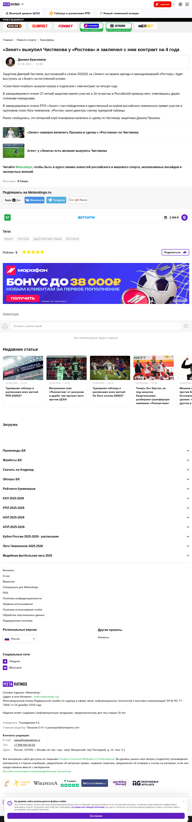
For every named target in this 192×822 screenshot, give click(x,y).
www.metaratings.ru (46, 696)
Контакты (8, 570)
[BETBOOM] (117, 26)
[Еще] (187, 4)
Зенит (8, 239)
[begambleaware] (94, 783)
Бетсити (72, 239)
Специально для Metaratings (20, 587)
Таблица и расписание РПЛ (72, 13)
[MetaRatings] (15, 684)
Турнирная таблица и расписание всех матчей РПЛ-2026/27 (22, 392)
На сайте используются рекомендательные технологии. (37, 771)
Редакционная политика (17, 620)
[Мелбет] (145, 26)
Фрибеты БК (12, 460)
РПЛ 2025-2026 (13, 507)
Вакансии (8, 581)
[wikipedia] (45, 783)
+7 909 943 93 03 (24, 744)
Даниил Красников (32, 59)
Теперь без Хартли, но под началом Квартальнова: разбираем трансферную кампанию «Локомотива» (153, 396)
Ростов (23, 239)
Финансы (103, 637)
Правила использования (18, 603)
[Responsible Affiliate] (145, 783)
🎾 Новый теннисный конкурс (119, 13)
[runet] (6, 783)
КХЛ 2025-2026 (13, 498)
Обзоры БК (11, 479)
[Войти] (180, 4)
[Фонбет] (65, 26)
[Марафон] (91, 26)
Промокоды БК (14, 450)
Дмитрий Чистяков (48, 239)
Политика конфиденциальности (22, 598)
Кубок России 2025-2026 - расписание (31, 536)
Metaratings (24, 167)
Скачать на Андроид (18, 469)
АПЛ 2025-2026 (14, 527)
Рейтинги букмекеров (19, 488)
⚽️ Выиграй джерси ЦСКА (22, 13)
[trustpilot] (70, 783)
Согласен (96, 815)
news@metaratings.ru (27, 740)
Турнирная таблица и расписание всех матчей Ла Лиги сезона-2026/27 (109, 392)
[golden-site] (21, 783)
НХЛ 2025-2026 (13, 517)
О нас (6, 575)
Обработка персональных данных (24, 615)
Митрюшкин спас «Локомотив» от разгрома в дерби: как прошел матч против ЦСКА (66, 394)
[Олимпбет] (39, 26)
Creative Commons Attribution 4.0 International (86, 758)
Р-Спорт (23, 181)
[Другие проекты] (13, 4)
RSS (5, 592)
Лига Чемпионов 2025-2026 (23, 546)
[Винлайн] (14, 26)
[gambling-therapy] (119, 783)
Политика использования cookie (22, 609)
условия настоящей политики (87, 807)
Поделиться (172, 252)
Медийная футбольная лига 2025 (27, 555)
